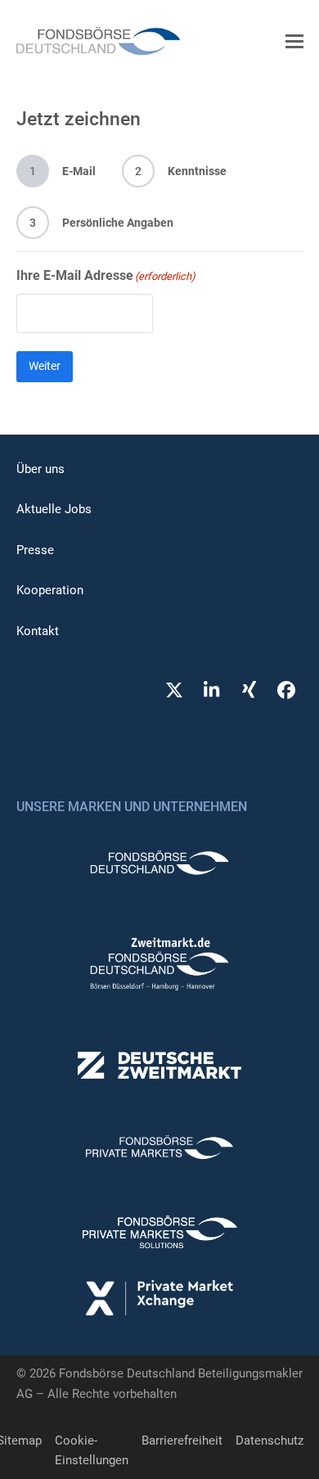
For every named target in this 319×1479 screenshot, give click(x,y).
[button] (294, 41)
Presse (35, 550)
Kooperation (49, 590)
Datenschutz (269, 1440)
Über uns (40, 469)
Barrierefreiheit (182, 1440)
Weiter (45, 365)
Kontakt (37, 631)
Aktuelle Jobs (54, 509)
